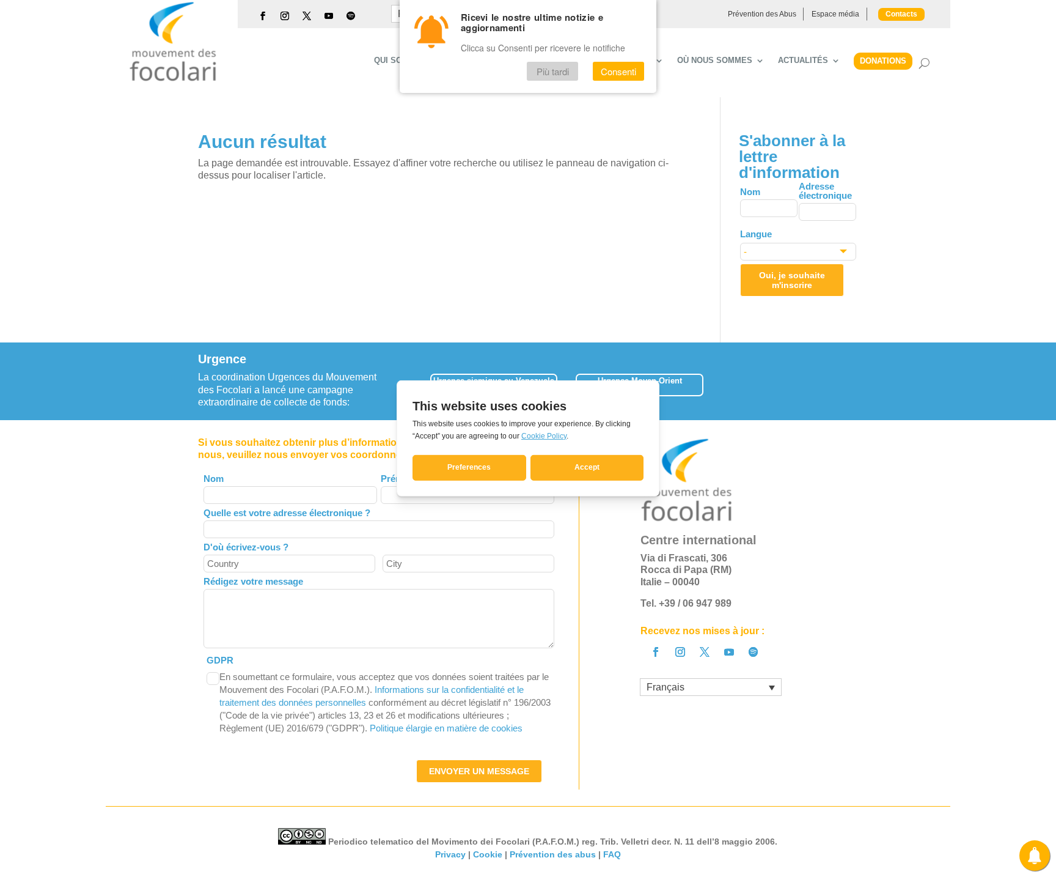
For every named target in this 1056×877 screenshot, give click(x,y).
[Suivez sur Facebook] (262, 15)
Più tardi (553, 71)
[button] (858, 380)
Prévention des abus (553, 854)
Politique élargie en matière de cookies (446, 728)
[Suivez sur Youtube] (328, 15)
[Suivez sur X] (306, 15)
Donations (883, 60)
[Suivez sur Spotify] (350, 15)
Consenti (618, 71)
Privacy (450, 854)
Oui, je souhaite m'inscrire (792, 280)
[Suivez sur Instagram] (284, 15)
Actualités (803, 60)
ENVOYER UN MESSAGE (479, 771)
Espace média (835, 14)
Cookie (487, 854)
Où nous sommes (714, 60)
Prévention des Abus (762, 14)
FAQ (612, 854)
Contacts (901, 14)
